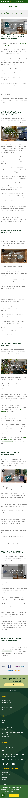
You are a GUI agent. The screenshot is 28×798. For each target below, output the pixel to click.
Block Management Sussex (8, 705)
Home (2, 12)
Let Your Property (6, 702)
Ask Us (14, 684)
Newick (4, 782)
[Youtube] (8, 1)
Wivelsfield (5, 784)
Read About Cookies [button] (7, 791)
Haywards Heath (6, 775)
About (3, 720)
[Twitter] (3, 1)
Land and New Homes (7, 707)
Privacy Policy (5, 736)
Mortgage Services (6, 710)
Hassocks (4, 777)
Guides (4, 725)
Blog (6, 12)
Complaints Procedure (7, 730)
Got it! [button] (14, 795)
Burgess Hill (5, 772)
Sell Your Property (6, 700)
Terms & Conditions (7, 727)
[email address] (11, 1)
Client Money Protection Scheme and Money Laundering (12, 733)
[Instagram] (6, 1)
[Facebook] (1, 1)
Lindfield (4, 779)
